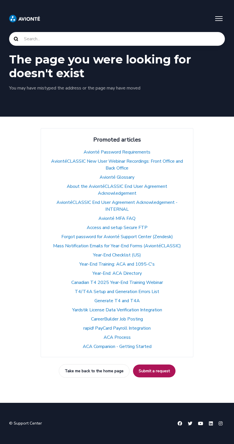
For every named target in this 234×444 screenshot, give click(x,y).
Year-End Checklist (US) (117, 255)
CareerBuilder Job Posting (117, 319)
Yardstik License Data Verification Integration (117, 310)
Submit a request (154, 371)
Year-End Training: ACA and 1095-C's (117, 264)
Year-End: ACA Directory (117, 273)
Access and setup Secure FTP (117, 227)
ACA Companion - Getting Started (117, 346)
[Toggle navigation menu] (219, 18)
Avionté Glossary (117, 177)
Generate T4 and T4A (117, 301)
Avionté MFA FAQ (117, 218)
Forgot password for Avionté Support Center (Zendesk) (117, 237)
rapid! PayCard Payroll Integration (117, 328)
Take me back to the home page (94, 371)
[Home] (24, 18)
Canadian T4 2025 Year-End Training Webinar (117, 282)
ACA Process (117, 337)
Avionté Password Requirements (117, 152)
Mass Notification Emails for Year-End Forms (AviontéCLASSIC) (117, 246)
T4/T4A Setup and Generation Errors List (117, 291)
